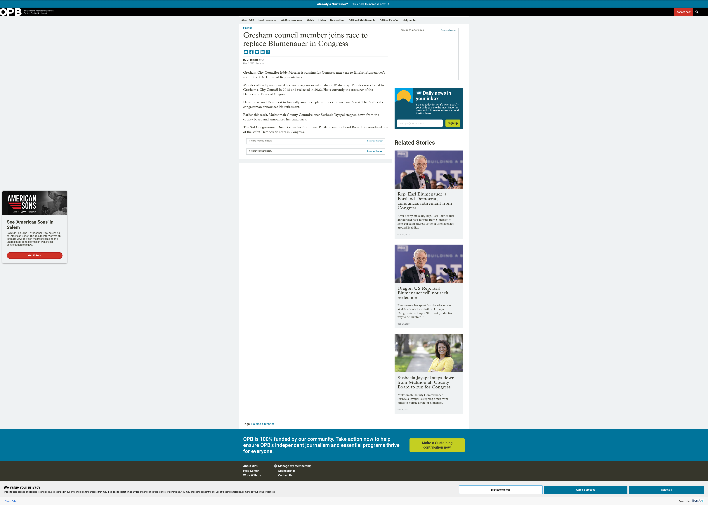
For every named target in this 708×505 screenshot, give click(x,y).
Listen (322, 20)
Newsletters (337, 20)
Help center (410, 20)
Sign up (453, 123)
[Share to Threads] (268, 52)
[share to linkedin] (262, 52)
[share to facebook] (251, 52)
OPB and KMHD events (362, 20)
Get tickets (34, 255)
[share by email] (246, 52)
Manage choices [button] (500, 489)
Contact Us (285, 475)
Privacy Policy (11, 501)
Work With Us (252, 475)
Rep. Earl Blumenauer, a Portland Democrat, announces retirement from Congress (425, 200)
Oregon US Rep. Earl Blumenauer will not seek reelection (423, 293)
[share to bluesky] (257, 52)
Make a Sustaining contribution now (437, 445)
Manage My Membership (294, 466)
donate (683, 12)
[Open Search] (697, 12)
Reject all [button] (666, 489)
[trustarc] (697, 501)
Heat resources (267, 20)
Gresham (268, 424)
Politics (247, 28)
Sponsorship (286, 471)
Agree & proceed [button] (585, 489)
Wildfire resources (291, 20)
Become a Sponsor (375, 141)
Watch (310, 20)
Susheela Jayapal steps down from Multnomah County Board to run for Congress (426, 382)
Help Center (251, 471)
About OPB (247, 20)
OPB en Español (389, 20)
